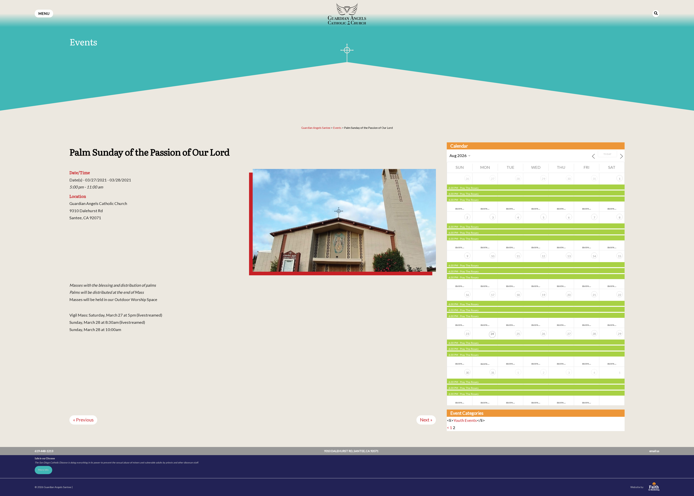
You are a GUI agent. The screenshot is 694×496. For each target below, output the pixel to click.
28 (518, 178)
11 (518, 256)
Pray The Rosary (469, 187)
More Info (43, 469)
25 (518, 333)
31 (594, 178)
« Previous (83, 419)
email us (654, 451)
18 (518, 294)
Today (607, 153)
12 (543, 256)
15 (619, 256)
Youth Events (465, 420)
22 (619, 294)
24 (492, 333)
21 (594, 294)
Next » (426, 419)
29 (543, 178)
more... (459, 208)
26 (467, 178)
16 (467, 294)
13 (569, 256)
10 (492, 256)
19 (543, 294)
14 (594, 256)
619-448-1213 (44, 451)
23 (467, 333)
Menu (44, 13)
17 (492, 294)
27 (492, 178)
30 (569, 178)
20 (569, 294)
